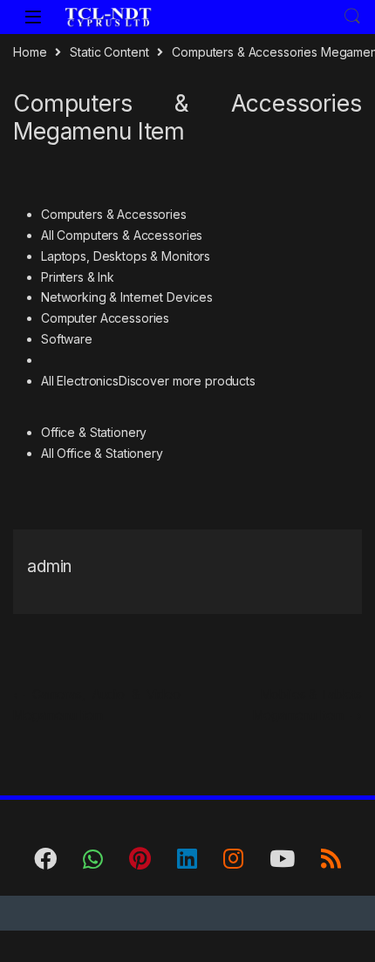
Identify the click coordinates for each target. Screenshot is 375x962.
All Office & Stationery (102, 453)
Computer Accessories (105, 317)
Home (29, 51)
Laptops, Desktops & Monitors (125, 256)
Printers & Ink (77, 276)
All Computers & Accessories (121, 235)
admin (49, 566)
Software (66, 338)
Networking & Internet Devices (127, 297)
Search (352, 16)
